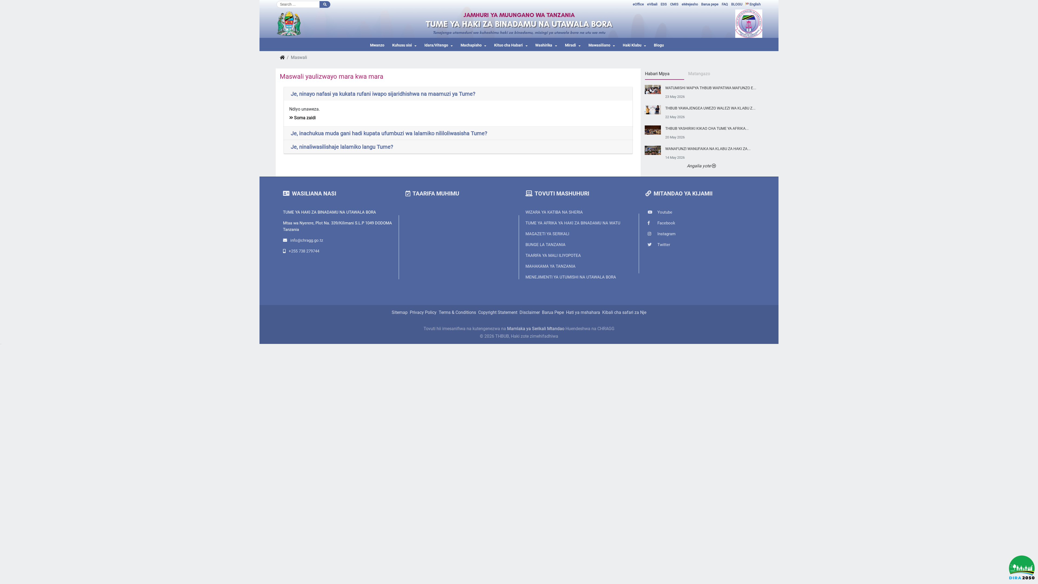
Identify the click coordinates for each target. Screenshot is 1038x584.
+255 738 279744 (304, 251)
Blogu (659, 45)
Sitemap (400, 312)
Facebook (665, 223)
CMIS (674, 4)
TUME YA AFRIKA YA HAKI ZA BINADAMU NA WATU (572, 223)
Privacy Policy (423, 312)
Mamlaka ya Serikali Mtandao (535, 328)
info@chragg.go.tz (306, 240)
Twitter (663, 244)
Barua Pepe (553, 312)
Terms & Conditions (457, 312)
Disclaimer (530, 312)
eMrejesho (690, 4)
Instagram (666, 233)
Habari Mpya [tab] (657, 73)
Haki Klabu (632, 45)
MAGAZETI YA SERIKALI (547, 233)
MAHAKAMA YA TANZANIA (550, 266)
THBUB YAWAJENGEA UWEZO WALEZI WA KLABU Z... (710, 108)
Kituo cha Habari (508, 45)
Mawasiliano (599, 45)
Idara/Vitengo (436, 45)
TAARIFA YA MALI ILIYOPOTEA (553, 255)
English (755, 4)
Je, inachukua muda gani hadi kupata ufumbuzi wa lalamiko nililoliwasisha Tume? (389, 133)
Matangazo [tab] (699, 73)
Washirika (543, 45)
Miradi (570, 45)
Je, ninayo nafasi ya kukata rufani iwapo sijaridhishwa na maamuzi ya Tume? (383, 94)
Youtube (664, 212)
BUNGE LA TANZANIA (545, 244)
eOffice (638, 4)
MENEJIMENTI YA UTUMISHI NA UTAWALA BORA (570, 277)
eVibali (652, 4)
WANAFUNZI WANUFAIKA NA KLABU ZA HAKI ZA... (708, 149)
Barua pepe (709, 4)
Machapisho (471, 45)
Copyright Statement (497, 312)
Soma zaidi (304, 117)
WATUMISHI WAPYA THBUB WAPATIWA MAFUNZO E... (710, 88)
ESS (664, 4)
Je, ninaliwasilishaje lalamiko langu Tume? (342, 147)
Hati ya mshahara (583, 312)
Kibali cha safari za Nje (624, 312)
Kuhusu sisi (402, 45)
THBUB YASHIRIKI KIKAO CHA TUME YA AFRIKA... (707, 128)
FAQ (725, 4)
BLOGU (736, 4)
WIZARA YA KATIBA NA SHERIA (554, 212)
